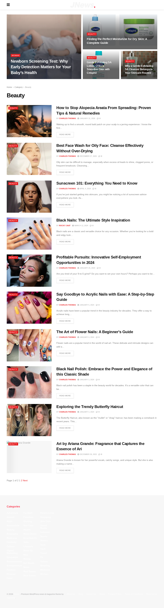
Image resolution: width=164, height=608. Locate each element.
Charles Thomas (21, 79)
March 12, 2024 (81, 225)
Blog (80, 594)
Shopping (45, 517)
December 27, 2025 (88, 156)
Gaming (27, 521)
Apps (9, 521)
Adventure (12, 513)
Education (12, 557)
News (26, 567)
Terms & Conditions (134, 594)
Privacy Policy (115, 594)
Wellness (45, 570)
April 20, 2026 (95, 49)
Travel (43, 553)
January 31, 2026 (87, 118)
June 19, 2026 (40, 79)
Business (12, 538)
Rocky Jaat (64, 225)
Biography (12, 534)
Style (43, 545)
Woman (15, 55)
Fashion (11, 570)
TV (41, 557)
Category (19, 87)
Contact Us (91, 594)
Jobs (26, 542)
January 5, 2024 (86, 305)
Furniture (28, 517)
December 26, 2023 (88, 454)
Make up (28, 550)
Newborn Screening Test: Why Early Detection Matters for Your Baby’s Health (41, 67)
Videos (44, 561)
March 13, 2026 (96, 79)
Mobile (27, 559)
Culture (11, 546)
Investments (30, 538)
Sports (43, 536)
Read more (65, 134)
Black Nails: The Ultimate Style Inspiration (93, 220)
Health (26, 529)
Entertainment (14, 561)
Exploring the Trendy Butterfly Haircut (89, 406)
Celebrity (11, 542)
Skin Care (45, 521)
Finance (11, 574)
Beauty (92, 34)
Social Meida (43, 526)
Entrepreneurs (14, 565)
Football (28, 513)
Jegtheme (11, 598)
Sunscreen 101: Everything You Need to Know (96, 183)
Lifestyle (28, 546)
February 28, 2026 (135, 79)
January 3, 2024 (86, 380)
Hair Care (28, 525)
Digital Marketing (12, 552)
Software (45, 532)
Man (25, 555)
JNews (17, 594)
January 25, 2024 (87, 268)
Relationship (47, 513)
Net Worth (28, 563)
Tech (42, 549)
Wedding (45, 565)
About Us (71, 594)
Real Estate (29, 571)
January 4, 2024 (86, 337)
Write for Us (151, 594)
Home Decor (30, 534)
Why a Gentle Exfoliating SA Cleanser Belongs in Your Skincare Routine (139, 69)
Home (9, 87)
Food (9, 578)
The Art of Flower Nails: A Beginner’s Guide (94, 332)
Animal (10, 517)
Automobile (13, 525)
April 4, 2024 (85, 189)
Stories (44, 540)
